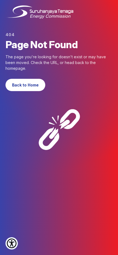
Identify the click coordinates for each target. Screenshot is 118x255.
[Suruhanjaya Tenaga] (39, 12)
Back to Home (25, 85)
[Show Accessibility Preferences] (11, 243)
